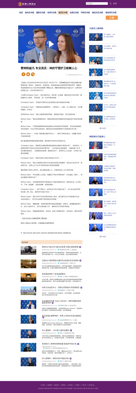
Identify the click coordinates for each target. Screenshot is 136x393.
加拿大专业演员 (27, 233)
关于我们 (43, 385)
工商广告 (84, 385)
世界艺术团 (51, 12)
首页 (21, 12)
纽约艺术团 (29, 12)
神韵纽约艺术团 (69, 333)
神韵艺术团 (70, 290)
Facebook (23, 74)
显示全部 (103, 128)
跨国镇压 (62, 290)
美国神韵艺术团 (64, 249)
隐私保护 (56, 385)
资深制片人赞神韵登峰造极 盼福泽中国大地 (59, 344)
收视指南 (50, 385)
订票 (112, 18)
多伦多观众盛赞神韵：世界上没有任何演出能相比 (61, 316)
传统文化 (48, 348)
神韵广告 (73, 263)
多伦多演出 (72, 305)
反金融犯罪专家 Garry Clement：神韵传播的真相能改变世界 (61, 302)
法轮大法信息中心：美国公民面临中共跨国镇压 (61, 287)
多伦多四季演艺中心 (66, 320)
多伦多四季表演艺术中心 (60, 348)
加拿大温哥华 (46, 223)
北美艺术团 (74, 12)
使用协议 (63, 385)
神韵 (64, 82)
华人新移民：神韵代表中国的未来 (55, 358)
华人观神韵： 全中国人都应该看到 (55, 330)
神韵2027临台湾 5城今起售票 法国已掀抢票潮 (60, 247)
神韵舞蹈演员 (67, 233)
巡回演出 (74, 249)
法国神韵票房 (64, 263)
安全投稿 (70, 385)
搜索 (115, 3)
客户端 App (91, 385)
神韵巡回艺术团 (52, 233)
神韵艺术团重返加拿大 (71, 276)
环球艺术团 (85, 12)
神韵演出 (60, 233)
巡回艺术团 (63, 12)
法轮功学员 (29, 141)
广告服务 (77, 385)
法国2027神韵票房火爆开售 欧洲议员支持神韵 (60, 260)
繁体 (33, 74)
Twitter (28, 74)
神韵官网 (36, 218)
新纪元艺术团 (97, 12)
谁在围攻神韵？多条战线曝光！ (54, 274)
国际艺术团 (40, 12)
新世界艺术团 (111, 12)
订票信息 (43, 218)
